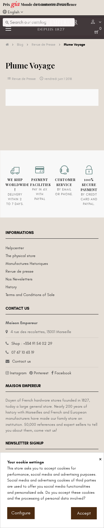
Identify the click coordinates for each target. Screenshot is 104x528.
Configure (21, 512)
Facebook (63, 373)
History (11, 287)
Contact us (21, 361)
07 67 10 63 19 (22, 352)
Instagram (18, 373)
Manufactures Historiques (27, 263)
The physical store (20, 255)
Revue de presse (20, 271)
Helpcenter (15, 248)
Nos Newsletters (19, 279)
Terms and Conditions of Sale (30, 294)
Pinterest (41, 373)
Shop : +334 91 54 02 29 (31, 343)
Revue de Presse (24, 79)
